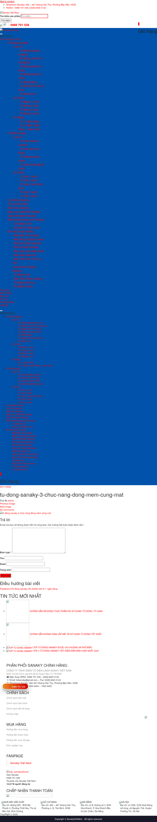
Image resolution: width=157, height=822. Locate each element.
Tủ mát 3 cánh (28, 192)
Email (3, 563)
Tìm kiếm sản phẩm (10, 16)
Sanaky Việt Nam (21, 763)
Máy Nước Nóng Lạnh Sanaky (26, 219)
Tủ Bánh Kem (22, 274)
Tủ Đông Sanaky (18, 43)
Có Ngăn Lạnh (23, 223)
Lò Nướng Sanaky (19, 200)
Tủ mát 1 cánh (28, 176)
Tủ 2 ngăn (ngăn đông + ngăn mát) (29, 127)
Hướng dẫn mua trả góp (18, 740)
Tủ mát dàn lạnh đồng (29, 151)
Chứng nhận (12, 713)
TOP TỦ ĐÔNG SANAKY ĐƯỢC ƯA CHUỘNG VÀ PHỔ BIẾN (62, 647)
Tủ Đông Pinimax (24, 282)
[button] (6, 36)
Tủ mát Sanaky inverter (28, 143)
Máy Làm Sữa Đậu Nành (29, 251)
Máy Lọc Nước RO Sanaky (24, 212)
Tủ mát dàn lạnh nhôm (29, 158)
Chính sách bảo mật (16, 697)
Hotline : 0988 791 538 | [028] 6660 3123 (26, 7)
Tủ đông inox (28, 94)
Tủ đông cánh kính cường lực (30, 60)
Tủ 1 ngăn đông (29, 121)
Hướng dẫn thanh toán (17, 734)
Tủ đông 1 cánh (29, 101)
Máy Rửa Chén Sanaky (28, 278)
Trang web (5, 569)
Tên (2, 558)
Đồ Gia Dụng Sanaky (21, 231)
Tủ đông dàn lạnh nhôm (29, 76)
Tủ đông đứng (28, 82)
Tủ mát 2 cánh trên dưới (30, 186)
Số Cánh (19, 98)
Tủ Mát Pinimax (23, 286)
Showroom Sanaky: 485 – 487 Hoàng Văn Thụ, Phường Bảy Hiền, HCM (41, 4)
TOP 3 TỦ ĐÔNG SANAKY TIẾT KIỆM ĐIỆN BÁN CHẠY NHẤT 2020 (66, 650)
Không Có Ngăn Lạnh (27, 227)
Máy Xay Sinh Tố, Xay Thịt (26, 261)
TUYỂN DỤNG (7, 302)
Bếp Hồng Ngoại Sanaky (29, 239)
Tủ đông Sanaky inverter (29, 52)
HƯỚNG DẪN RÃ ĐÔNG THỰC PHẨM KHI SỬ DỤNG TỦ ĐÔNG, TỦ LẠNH (66, 610)
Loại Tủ (18, 46)
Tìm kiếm (5, 20)
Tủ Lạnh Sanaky (18, 204)
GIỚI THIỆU (6, 292)
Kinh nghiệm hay (14, 745)
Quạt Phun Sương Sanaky (24, 269)
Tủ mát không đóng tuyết (31, 166)
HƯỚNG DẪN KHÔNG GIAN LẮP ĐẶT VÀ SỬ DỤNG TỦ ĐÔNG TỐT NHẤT (66, 633)
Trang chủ (5, 289)
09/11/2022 (5, 486)
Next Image (5, 506)
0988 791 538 (18, 686)
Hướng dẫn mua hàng (17, 729)
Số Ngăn (19, 117)
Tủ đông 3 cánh (29, 109)
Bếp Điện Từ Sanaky (26, 235)
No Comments (7, 509)
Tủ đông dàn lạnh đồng (29, 68)
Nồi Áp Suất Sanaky (26, 247)
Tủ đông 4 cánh (29, 113)
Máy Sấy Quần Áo (25, 255)
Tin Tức (3, 299)
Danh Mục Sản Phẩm (10, 39)
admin (10, 500)
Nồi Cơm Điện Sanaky (27, 243)
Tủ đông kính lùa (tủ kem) (31, 88)
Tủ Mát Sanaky (17, 133)
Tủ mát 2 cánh (28, 180)
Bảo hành (4, 296)
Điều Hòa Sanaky (18, 208)
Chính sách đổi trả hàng (18, 708)
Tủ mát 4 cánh (28, 196)
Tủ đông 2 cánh (29, 105)
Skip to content (7, 1)
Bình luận (5, 552)
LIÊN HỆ (4, 305)
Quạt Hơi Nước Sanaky (22, 216)
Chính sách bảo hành (16, 703)
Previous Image (7, 503)
